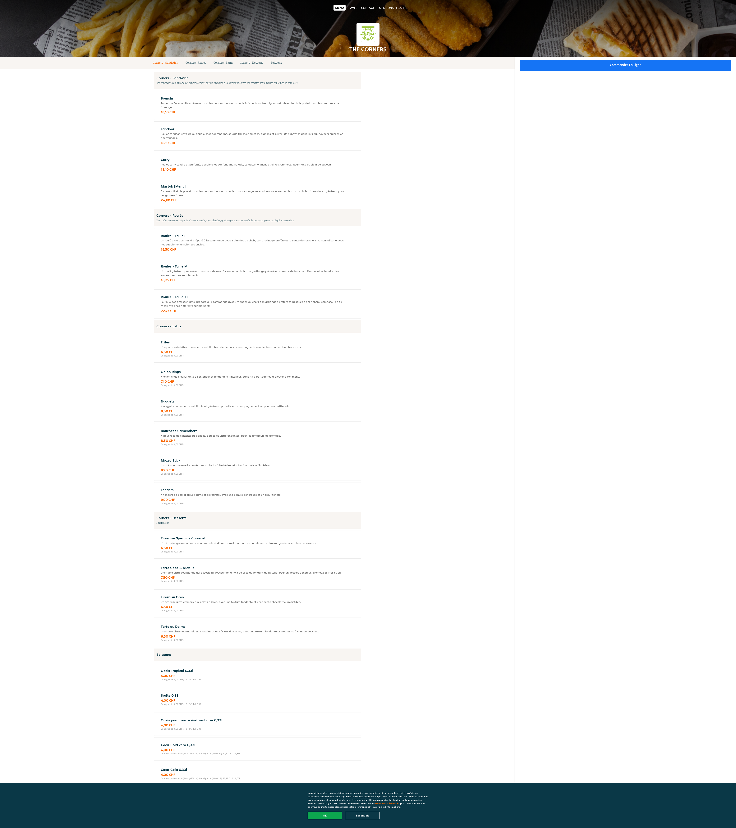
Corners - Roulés (196, 62)
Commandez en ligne (625, 65)
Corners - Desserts (251, 62)
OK (325, 815)
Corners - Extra (223, 62)
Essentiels (362, 815)
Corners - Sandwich (165, 62)
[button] (360, 63)
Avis (353, 8)
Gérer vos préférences (387, 803)
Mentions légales (393, 8)
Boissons (276, 62)
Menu (339, 8)
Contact (367, 8)
